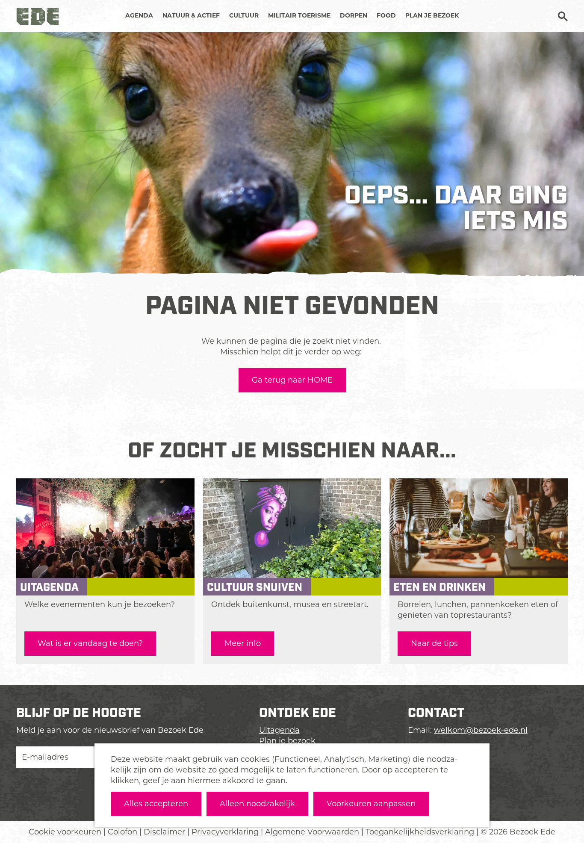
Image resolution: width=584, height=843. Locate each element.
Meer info (242, 643)
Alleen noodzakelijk (257, 803)
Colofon (123, 832)
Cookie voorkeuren (65, 832)
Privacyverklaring (226, 832)
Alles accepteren (156, 803)
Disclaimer (165, 832)
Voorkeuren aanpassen (371, 803)
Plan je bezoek (287, 741)
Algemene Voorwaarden (313, 832)
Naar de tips (434, 643)
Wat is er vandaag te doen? (90, 643)
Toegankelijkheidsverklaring (421, 832)
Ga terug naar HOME (292, 380)
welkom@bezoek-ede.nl (481, 730)
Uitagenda (279, 730)
